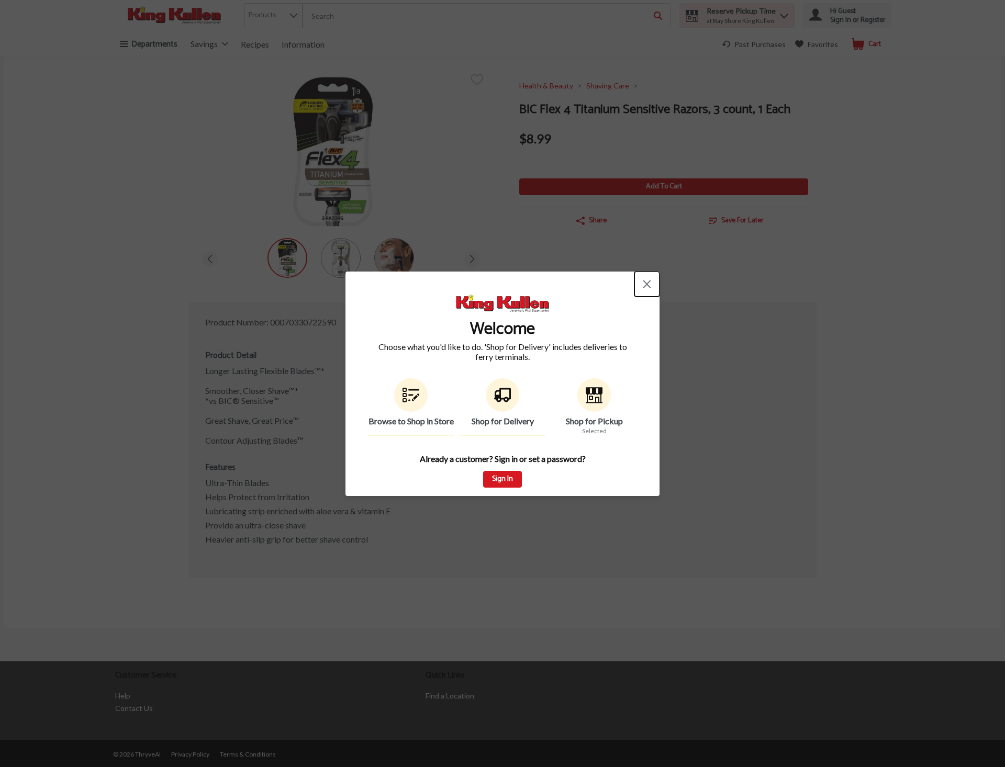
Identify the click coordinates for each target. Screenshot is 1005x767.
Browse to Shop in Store (411, 421)
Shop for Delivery (503, 421)
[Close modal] (647, 284)
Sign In (502, 479)
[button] (411, 407)
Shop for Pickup (594, 421)
